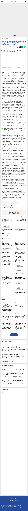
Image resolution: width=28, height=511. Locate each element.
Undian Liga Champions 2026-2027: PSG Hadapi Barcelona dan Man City (12, 377)
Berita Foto (19, 505)
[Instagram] (15, 213)
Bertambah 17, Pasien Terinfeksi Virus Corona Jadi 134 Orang (14, 360)
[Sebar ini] (17, 47)
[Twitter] (13, 213)
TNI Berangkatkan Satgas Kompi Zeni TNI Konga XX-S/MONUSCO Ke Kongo (7, 234)
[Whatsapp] (25, 47)
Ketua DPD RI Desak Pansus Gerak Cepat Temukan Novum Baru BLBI (21, 219)
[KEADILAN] (14, 1)
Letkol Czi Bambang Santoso (9, 205)
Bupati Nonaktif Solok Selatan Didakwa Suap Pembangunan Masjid (13, 353)
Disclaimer (14, 507)
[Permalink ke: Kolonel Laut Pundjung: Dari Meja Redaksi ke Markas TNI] (20, 304)
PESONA (3, 47)
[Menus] (2, 1)
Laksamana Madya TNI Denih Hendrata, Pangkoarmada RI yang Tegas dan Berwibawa (20, 293)
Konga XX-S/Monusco (7, 202)
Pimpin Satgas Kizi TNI (8, 207)
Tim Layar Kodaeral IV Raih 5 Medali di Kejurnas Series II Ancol (12, 374)
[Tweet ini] (20, 47)
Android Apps (20, 507)
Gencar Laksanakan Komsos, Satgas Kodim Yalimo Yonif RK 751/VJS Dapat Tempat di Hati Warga (7, 220)
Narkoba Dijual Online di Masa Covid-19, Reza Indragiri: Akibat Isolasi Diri (13, 346)
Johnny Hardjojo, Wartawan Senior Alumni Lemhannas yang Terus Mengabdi (7, 263)
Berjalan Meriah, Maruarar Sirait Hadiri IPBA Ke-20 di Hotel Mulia (13, 370)
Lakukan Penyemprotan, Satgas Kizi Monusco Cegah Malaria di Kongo (20, 230)
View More (14, 334)
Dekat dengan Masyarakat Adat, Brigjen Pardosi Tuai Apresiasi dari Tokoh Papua (19, 272)
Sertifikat (3, 509)
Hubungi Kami (9, 506)
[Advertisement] (14, 19)
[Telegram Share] (22, 47)
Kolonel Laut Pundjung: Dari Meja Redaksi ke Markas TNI (20, 253)
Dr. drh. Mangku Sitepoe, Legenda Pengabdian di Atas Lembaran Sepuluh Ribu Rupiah (7, 252)
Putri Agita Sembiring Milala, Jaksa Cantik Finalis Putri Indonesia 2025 (7, 284)
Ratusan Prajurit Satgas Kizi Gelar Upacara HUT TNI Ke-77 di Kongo (7, 230)
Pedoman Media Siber (5, 507)
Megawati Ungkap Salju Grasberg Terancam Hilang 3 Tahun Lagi (13, 384)
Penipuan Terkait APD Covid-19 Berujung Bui (13, 357)
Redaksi (14, 506)
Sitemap (2, 506)
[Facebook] (10, 213)
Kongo (15, 202)
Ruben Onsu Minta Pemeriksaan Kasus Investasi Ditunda (12, 381)
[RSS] (18, 213)
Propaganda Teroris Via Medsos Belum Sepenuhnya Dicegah (13, 350)
